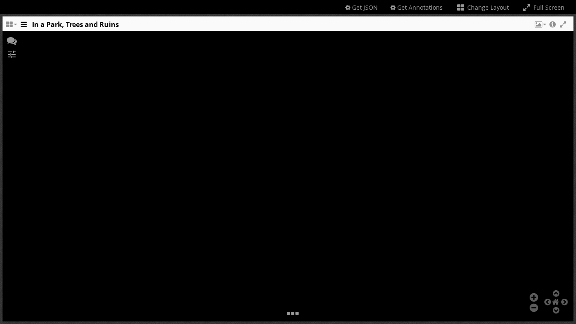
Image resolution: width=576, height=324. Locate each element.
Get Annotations (419, 7)
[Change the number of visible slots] (11, 26)
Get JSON (364, 7)
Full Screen (548, 7)
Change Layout (487, 7)
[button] (539, 26)
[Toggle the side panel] (23, 26)
